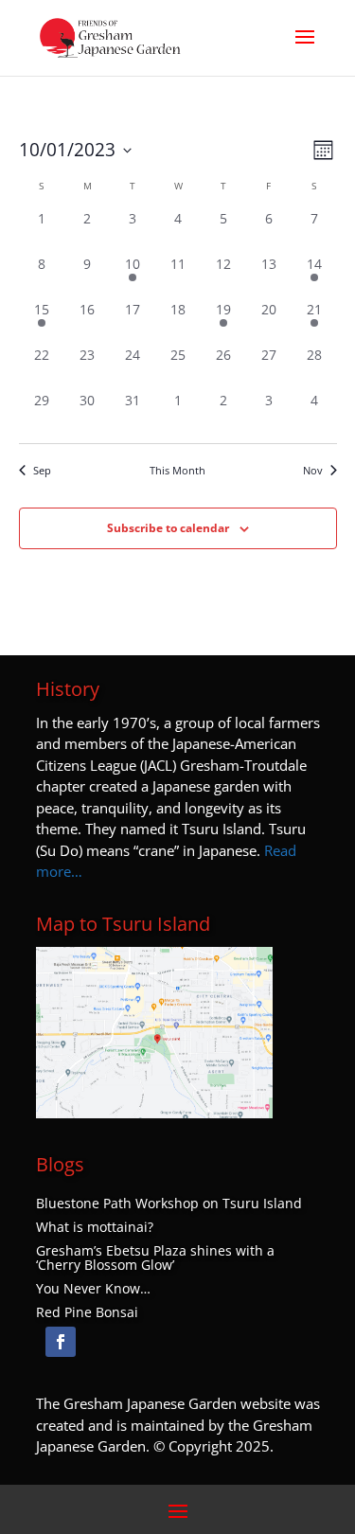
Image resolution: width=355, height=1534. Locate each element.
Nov (313, 470)
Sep (42, 470)
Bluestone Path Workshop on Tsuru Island (169, 1203)
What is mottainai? (94, 1227)
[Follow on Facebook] (60, 1342)
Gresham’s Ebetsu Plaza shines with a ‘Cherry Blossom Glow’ (155, 1258)
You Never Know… (93, 1288)
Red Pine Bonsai (87, 1312)
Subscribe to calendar (168, 528)
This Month (177, 470)
